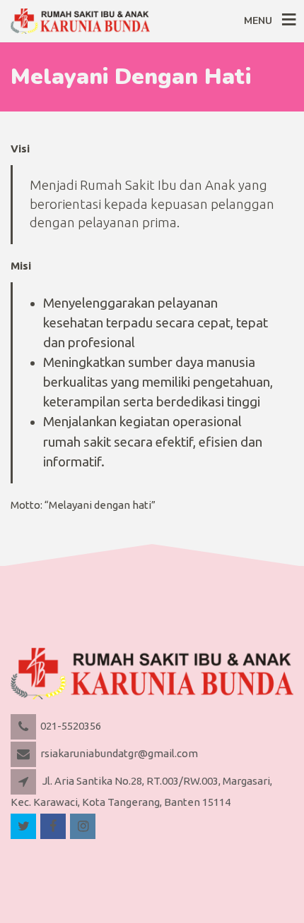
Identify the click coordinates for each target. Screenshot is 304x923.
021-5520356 (70, 726)
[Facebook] (54, 827)
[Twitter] (24, 827)
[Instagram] (84, 827)
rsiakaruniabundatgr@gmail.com (119, 753)
